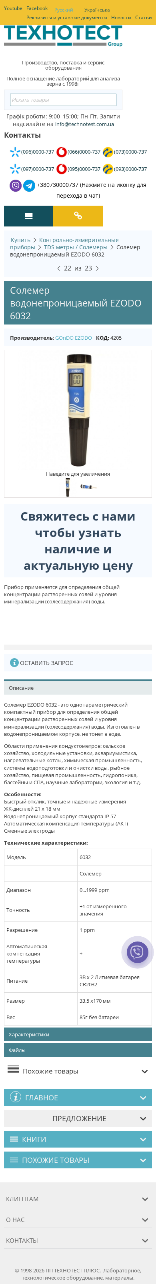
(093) (130, 168)
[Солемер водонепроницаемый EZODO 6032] (78, 409)
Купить (20, 240)
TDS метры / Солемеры (76, 247)
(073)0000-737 (130, 151)
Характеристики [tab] (29, 1034)
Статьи (143, 17)
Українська (97, 9)
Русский (63, 9)
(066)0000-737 (84, 151)
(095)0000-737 (84, 168)
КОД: (102, 337)
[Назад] (59, 267)
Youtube (13, 8)
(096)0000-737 (37, 151)
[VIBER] (137, 957)
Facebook (37, 8)
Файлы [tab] (17, 1050)
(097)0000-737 (37, 168)
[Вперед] (97, 267)
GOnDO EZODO (73, 337)
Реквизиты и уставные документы (66, 17)
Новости (121, 17)
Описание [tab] (21, 687)
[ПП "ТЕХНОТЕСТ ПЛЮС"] (63, 38)
